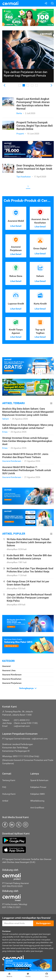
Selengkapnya (26, 688)
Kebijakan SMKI (37, 794)
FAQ (4, 787)
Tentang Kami (8, 780)
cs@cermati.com (22, 726)
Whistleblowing (37, 801)
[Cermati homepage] (13, 958)
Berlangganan (43, 923)
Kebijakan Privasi (38, 787)
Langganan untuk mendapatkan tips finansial (26, 917)
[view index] (51, 403)
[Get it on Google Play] (28, 840)
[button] (4, 85)
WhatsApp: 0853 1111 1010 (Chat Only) (20, 756)
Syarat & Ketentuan (39, 780)
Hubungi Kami (8, 794)
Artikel (5, 801)
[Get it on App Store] (28, 849)
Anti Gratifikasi (37, 807)
